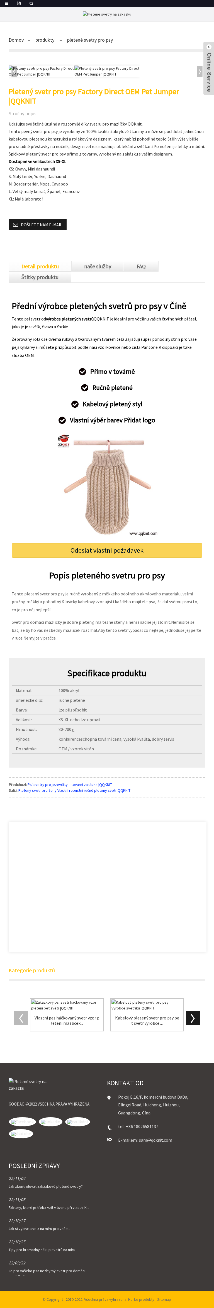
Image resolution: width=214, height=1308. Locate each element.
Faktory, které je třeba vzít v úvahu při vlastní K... (49, 1207)
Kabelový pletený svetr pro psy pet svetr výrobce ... (147, 1020)
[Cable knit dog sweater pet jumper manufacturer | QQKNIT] (147, 1005)
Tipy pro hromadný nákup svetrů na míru (42, 1249)
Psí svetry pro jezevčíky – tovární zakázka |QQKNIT (70, 784)
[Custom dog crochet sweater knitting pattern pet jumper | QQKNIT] (67, 1005)
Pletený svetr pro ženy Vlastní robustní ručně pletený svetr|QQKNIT (74, 790)
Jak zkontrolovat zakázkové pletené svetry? (46, 1186)
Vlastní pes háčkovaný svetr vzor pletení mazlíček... (67, 1020)
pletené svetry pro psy (90, 40)
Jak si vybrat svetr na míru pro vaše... (39, 1228)
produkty (44, 40)
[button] (200, 71)
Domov (16, 40)
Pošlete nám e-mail (41, 224)
